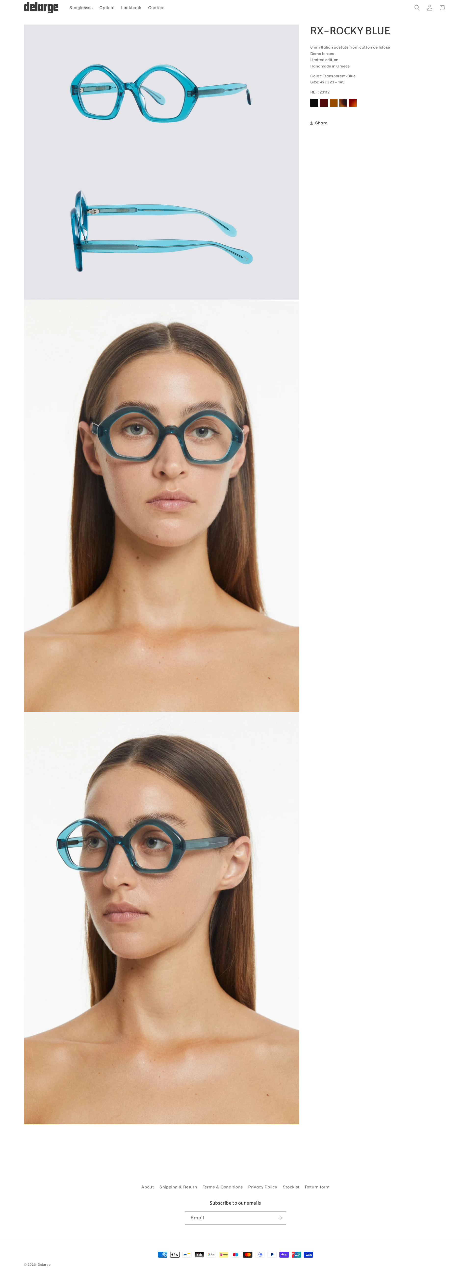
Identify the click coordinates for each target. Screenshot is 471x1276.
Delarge (44, 1264)
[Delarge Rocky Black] (314, 106)
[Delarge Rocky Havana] (343, 106)
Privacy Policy (262, 1187)
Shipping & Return (178, 1187)
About (147, 1187)
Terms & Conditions (223, 1187)
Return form (317, 1187)
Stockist (291, 1187)
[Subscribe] (280, 1218)
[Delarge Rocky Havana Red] (353, 106)
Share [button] (321, 123)
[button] (417, 7)
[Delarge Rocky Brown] (334, 106)
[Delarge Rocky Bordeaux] (324, 106)
